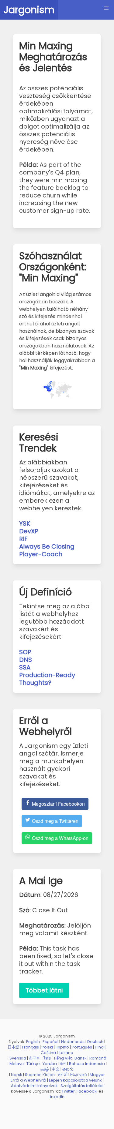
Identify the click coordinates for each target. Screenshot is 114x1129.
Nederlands (73, 1042)
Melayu (16, 1064)
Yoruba (50, 1064)
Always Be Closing (46, 546)
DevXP (28, 531)
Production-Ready (47, 675)
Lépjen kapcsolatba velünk (75, 1080)
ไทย (47, 1058)
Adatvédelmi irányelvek (34, 1086)
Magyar (97, 1075)
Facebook (87, 1091)
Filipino (62, 1047)
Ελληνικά (78, 1075)
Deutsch (95, 1042)
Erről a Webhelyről (28, 1080)
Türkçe (33, 1064)
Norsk (16, 1075)
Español (50, 1042)
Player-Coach (40, 554)
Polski (47, 1047)
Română (97, 1058)
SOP (25, 652)
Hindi (100, 1047)
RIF (23, 538)
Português (82, 1047)
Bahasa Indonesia (87, 1064)
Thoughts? (35, 682)
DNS (25, 659)
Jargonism (29, 10)
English (33, 1042)
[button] (106, 8)
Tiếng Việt (63, 1058)
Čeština (48, 1053)
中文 (56, 1069)
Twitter (68, 1091)
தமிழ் (44, 1069)
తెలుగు (68, 1069)
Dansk (80, 1058)
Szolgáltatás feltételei (81, 1086)
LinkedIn (56, 1097)
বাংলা (63, 1064)
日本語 (13, 1047)
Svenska (17, 1058)
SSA (24, 667)
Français (30, 1047)
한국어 (35, 1058)
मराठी (62, 1075)
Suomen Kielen (40, 1075)
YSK (24, 523)
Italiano (66, 1053)
